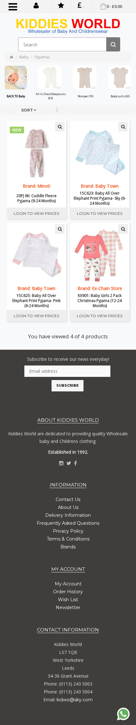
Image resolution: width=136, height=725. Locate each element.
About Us (68, 507)
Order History (68, 592)
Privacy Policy (68, 531)
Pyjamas (42, 57)
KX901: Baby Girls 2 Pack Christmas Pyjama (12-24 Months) (99, 300)
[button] (36, 5)
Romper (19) (85, 96)
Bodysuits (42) (120, 96)
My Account (68, 584)
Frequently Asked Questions (68, 523)
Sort (27, 110)
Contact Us (68, 499)
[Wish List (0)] (61, 6)
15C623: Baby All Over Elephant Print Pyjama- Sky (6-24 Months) (100, 198)
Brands (68, 547)
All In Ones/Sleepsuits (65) (51, 96)
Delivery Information (68, 515)
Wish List (68, 599)
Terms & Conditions (68, 539)
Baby (23, 57)
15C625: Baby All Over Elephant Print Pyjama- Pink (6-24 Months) (36, 300)
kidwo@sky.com (75, 700)
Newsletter (68, 607)
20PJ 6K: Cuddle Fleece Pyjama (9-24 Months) (36, 198)
